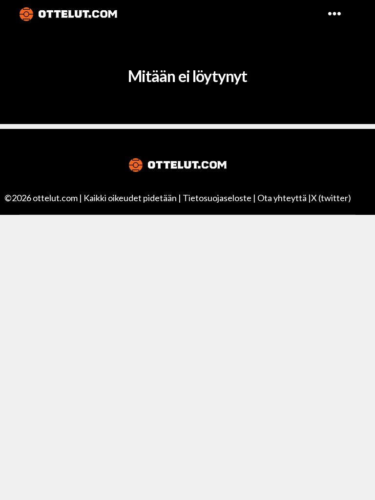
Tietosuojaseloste (217, 197)
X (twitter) (331, 197)
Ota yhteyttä (282, 197)
